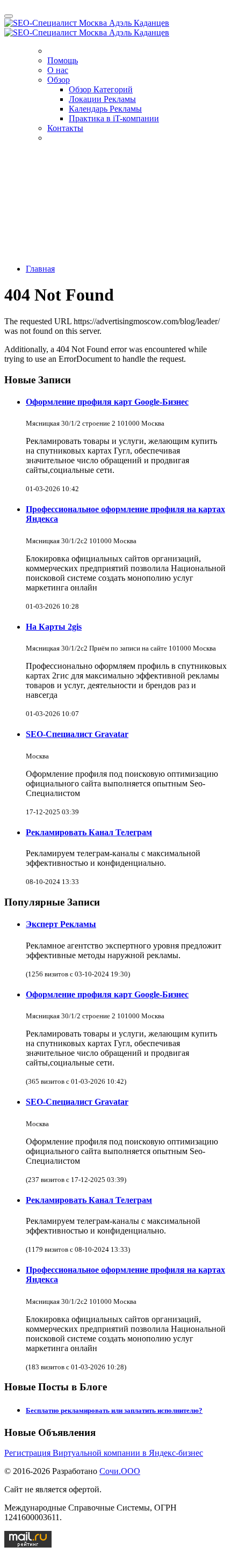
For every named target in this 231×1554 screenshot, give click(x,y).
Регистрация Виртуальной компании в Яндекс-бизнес (103, 1452)
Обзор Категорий (101, 89)
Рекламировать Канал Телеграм (89, 832)
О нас (57, 70)
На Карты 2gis (54, 626)
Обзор (58, 79)
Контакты (65, 128)
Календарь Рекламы (105, 108)
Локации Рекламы (102, 99)
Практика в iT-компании (114, 118)
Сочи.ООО (119, 1471)
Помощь (62, 60)
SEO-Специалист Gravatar (77, 734)
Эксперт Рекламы (61, 924)
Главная (40, 268)
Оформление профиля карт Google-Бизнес (107, 401)
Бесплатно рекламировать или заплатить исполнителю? (114, 1410)
